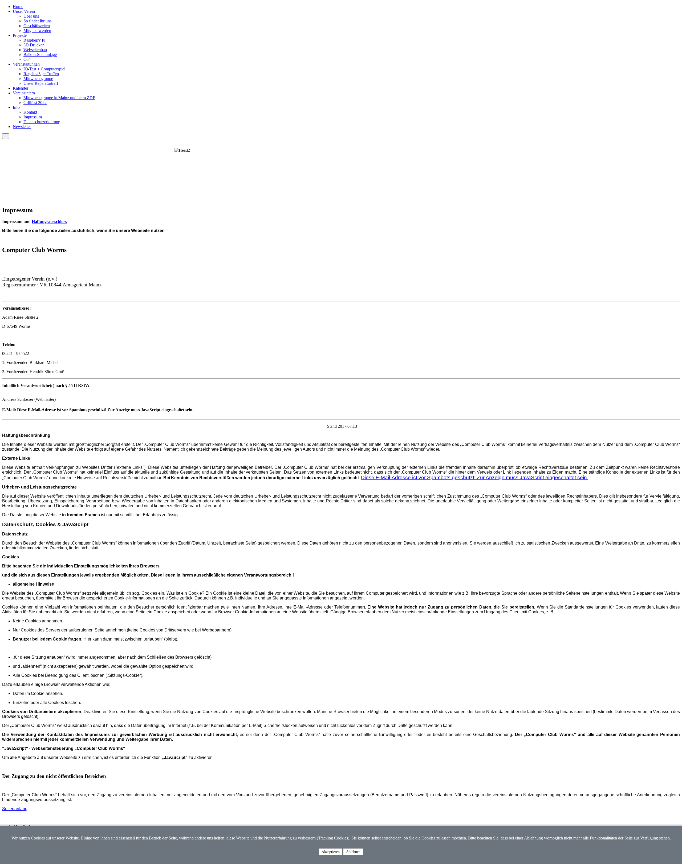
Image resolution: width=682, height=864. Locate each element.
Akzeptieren (331, 852)
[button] (24, 11)
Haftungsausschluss (49, 221)
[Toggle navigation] (5, 136)
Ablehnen (353, 852)
